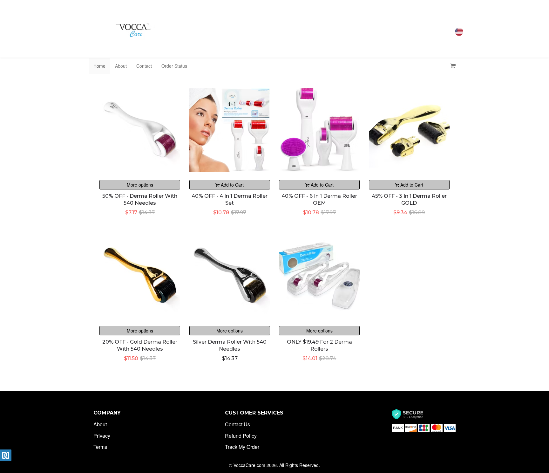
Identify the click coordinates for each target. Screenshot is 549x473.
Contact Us (237, 424)
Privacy (101, 435)
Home (99, 66)
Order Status (174, 66)
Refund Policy (241, 435)
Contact (144, 66)
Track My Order (242, 446)
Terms (100, 446)
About (121, 66)
